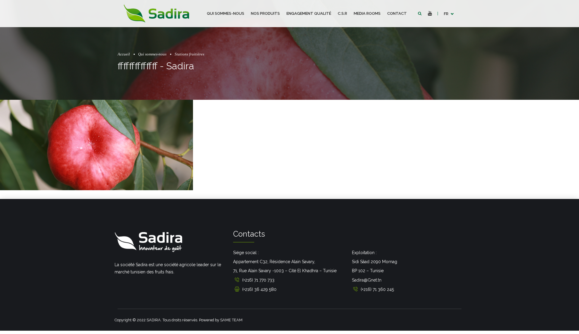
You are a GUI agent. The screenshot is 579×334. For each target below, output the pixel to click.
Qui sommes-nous (225, 13)
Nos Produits (265, 13)
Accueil (124, 54)
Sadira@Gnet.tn (366, 280)
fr (446, 13)
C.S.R (342, 13)
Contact (397, 13)
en (446, 30)
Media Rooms (367, 13)
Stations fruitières (189, 54)
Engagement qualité (308, 13)
